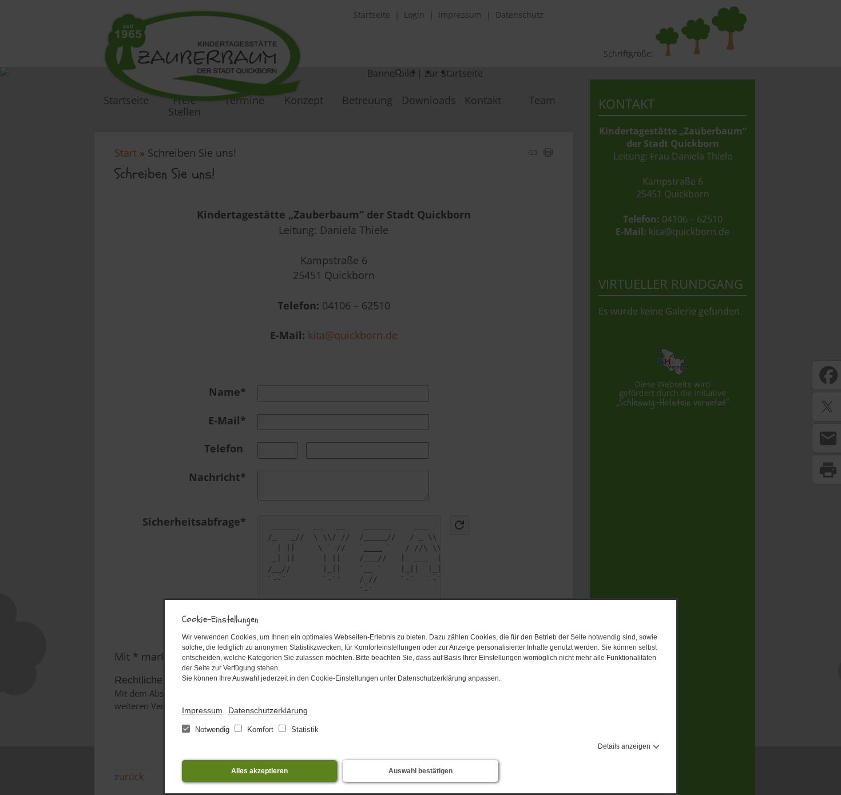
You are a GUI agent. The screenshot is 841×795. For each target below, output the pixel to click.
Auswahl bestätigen (420, 771)
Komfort (260, 729)
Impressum (202, 710)
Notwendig (212, 729)
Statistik (304, 729)
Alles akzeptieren (259, 771)
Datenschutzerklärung (268, 710)
